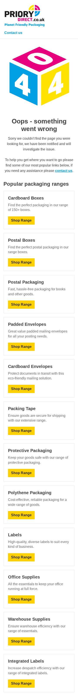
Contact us (13, 33)
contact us (63, 171)
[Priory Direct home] (24, 15)
